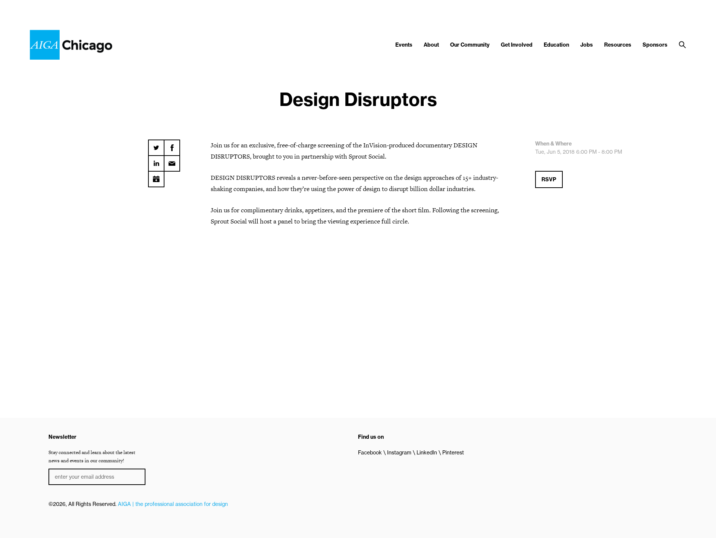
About (431, 44)
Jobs (586, 44)
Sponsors (655, 44)
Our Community (470, 44)
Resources (617, 44)
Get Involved (517, 44)
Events (403, 44)
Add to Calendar (156, 176)
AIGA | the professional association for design (173, 504)
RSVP (548, 179)
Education (556, 44)
